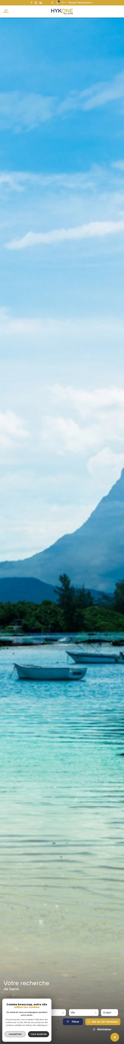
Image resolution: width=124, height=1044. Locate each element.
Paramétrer (15, 1034)
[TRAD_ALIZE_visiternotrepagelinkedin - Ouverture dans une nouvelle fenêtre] (40, 3)
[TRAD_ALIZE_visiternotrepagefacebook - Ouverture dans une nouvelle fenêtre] (31, 3)
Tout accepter (39, 1034)
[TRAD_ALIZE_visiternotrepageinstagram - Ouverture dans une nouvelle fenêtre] (36, 3)
